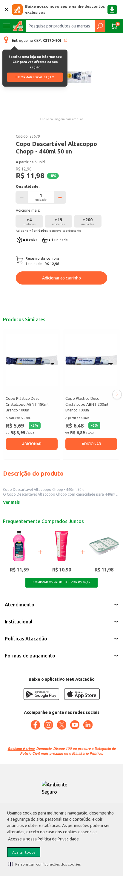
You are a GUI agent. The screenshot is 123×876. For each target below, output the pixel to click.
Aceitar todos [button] (23, 852)
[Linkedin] (88, 725)
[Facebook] (35, 725)
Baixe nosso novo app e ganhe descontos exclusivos (65, 9)
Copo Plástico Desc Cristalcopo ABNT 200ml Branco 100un (86, 404)
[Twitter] (61, 725)
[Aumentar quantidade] (60, 197)
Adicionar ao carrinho (61, 278)
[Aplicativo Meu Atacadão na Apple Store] (82, 694)
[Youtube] (74, 725)
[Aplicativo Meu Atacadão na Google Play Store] (41, 694)
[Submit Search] (100, 26)
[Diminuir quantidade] (22, 197)
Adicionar (31, 444)
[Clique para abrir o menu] (6, 26)
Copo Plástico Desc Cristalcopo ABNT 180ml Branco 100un (27, 404)
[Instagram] (48, 725)
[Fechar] (7, 10)
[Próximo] (117, 394)
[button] (44, 864)
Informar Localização (35, 77)
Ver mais (11, 502)
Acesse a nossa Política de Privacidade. (44, 839)
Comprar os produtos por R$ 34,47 (61, 582)
